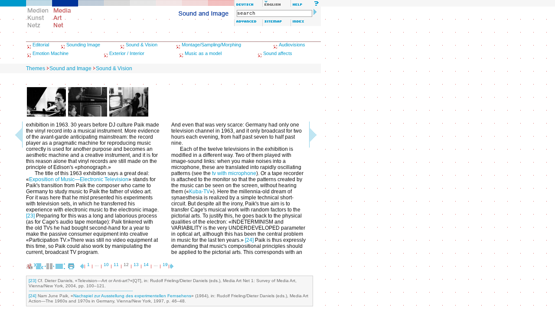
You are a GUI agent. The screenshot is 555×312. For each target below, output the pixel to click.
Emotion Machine (51, 53)
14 (146, 264)
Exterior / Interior (126, 53)
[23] (30, 216)
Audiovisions (292, 44)
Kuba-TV (199, 191)
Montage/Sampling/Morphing (211, 44)
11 (116, 264)
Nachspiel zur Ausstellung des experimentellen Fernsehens (132, 295)
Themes (35, 68)
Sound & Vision (141, 44)
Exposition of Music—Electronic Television (78, 179)
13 (136, 264)
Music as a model (203, 53)
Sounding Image (83, 44)
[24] (249, 240)
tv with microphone (234, 173)
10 (106, 264)
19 (165, 264)
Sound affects (277, 53)
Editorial (41, 44)
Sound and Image (70, 68)
